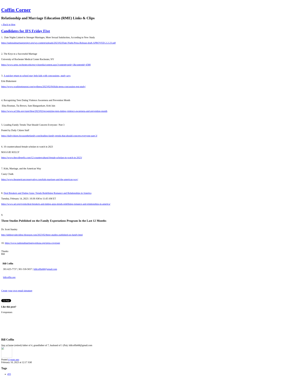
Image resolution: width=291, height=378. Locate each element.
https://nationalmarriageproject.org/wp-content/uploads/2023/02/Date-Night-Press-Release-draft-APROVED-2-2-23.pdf (58, 43)
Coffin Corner (16, 10)
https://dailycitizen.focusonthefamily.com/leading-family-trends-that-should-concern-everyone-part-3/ (49, 135)
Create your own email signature (16, 290)
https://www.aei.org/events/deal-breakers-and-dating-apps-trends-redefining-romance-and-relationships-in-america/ (55, 204)
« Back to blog (8, 24)
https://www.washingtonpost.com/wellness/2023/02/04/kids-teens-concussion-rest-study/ (43, 86)
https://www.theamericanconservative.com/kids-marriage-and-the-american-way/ (39, 179)
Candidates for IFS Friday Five (25, 31)
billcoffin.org (9, 277)
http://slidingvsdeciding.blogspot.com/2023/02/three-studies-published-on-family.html (42, 235)
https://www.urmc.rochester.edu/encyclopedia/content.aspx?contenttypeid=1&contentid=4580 (46, 64)
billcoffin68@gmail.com (45, 269)
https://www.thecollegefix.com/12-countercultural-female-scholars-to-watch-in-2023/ (41, 157)
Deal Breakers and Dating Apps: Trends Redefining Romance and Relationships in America (47, 193)
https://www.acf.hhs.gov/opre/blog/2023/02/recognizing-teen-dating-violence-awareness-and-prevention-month (54, 111)
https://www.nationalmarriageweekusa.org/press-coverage (32, 243)
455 (9, 374)
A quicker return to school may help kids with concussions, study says (37, 75)
